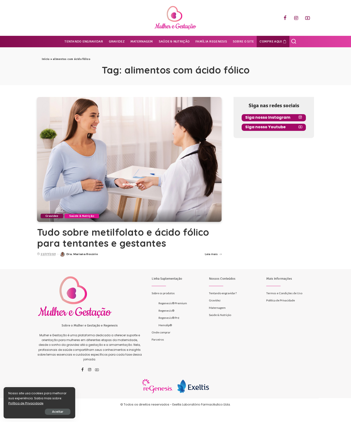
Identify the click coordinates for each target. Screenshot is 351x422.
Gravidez (51, 216)
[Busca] (294, 41)
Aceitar (57, 411)
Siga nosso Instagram (267, 117)
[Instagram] (296, 18)
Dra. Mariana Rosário (82, 254)
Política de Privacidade (25, 403)
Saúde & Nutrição (82, 216)
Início (45, 59)
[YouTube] (307, 18)
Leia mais (211, 254)
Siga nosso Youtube (265, 127)
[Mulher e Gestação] (175, 18)
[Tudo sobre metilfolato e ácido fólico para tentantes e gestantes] (129, 159)
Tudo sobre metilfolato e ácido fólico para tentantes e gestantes (123, 237)
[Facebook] (285, 18)
